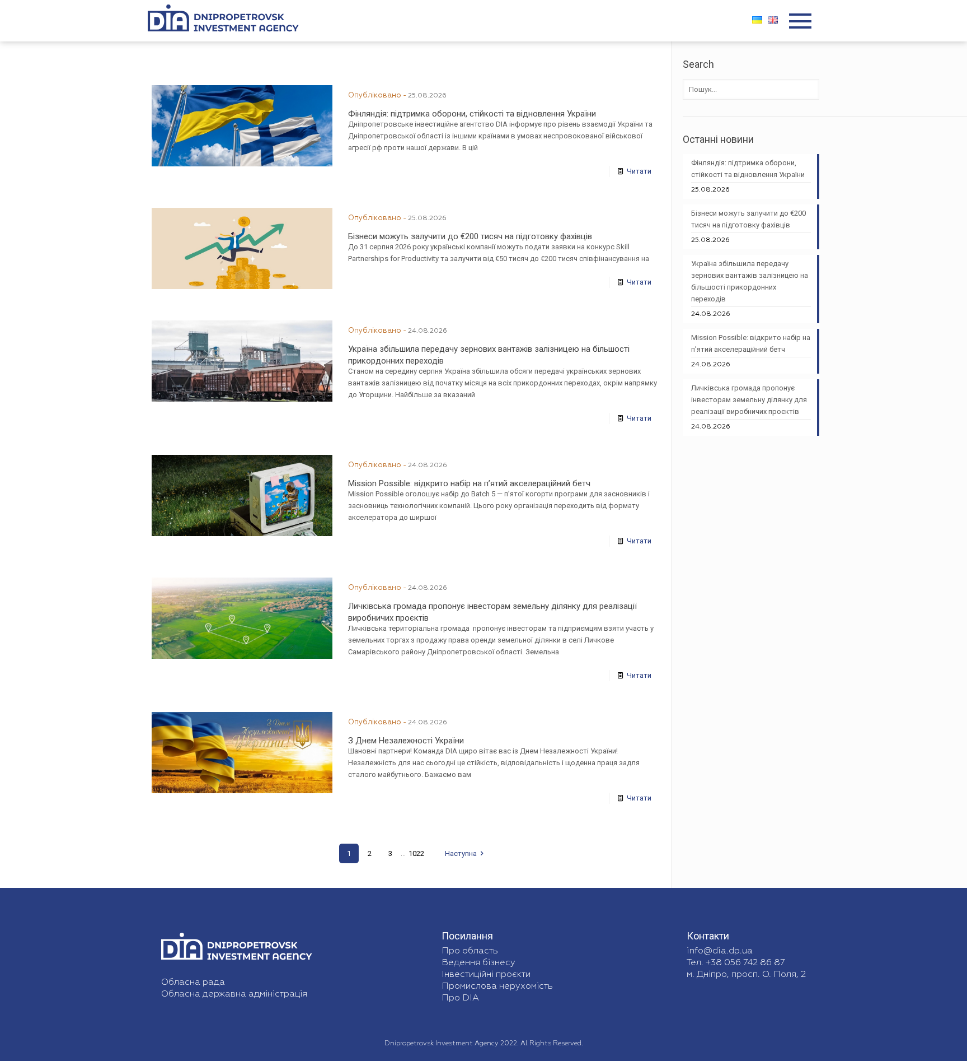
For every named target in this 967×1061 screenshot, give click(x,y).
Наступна (461, 853)
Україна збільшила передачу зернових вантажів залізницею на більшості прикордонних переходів (749, 281)
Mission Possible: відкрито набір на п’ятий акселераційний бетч (469, 483)
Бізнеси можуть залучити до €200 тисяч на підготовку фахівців (470, 236)
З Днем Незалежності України (406, 741)
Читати (639, 171)
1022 (416, 853)
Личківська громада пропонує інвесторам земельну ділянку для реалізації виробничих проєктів (749, 400)
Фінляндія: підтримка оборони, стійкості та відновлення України (472, 114)
